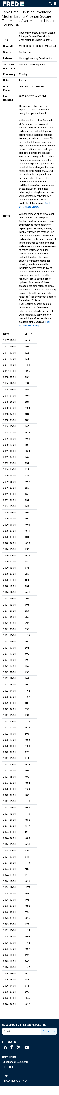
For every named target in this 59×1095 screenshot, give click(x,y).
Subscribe (49, 1031)
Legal (5, 1075)
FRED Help (8, 1067)
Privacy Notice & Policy (15, 1080)
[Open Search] (50, 4)
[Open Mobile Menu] (54, 4)
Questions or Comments (15, 1062)
